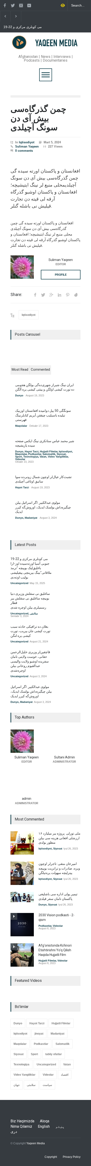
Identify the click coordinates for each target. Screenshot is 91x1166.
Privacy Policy (71, 1157)
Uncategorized (19, 583)
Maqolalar (21, 425)
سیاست (47, 1085)
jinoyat (39, 1033)
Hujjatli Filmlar (48, 451)
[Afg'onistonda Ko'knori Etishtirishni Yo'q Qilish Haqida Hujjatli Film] (22, 955)
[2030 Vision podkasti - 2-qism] (22, 924)
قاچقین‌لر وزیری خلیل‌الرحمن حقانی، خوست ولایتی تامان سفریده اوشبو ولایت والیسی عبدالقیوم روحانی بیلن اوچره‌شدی (30, 661)
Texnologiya (30, 456)
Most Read (20, 369)
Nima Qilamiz (21, 1126)
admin (26, 798)
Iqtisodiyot (26, 142)
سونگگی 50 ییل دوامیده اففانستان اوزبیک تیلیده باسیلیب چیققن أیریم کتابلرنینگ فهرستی (43, 415)
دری (13, 1131)
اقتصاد (64, 1074)
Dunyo (19, 395)
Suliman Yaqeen (27, 146)
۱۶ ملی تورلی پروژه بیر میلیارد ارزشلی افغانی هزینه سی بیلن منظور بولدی (59, 837)
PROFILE (61, 274)
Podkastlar (34, 454)
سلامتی (34, 613)
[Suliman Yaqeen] (22, 267)
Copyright (51, 1157)
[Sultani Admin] (64, 741)
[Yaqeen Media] (45, 46)
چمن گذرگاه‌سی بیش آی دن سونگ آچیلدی (38, 118)
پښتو (60, 1126)
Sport (18, 456)
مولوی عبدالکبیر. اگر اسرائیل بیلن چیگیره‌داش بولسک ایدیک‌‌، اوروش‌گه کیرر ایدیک (43, 507)
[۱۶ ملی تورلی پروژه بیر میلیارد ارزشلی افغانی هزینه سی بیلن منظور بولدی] (22, 843)
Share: (16, 294)
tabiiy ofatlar (53, 1054)
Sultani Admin (64, 757)
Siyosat (61, 454)
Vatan (43, 456)
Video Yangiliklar (58, 456)
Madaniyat (31, 517)
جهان (17, 1085)
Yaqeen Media (35, 1143)
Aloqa (44, 1121)
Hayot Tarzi (31, 451)
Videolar (20, 459)
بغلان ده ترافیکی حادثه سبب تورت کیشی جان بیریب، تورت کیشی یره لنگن (30, 631)
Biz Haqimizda (22, 1121)
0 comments (24, 150)
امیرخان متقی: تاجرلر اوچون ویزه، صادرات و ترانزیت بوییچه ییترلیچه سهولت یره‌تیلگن (59, 868)
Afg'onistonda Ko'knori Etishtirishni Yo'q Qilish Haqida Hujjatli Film (55, 950)
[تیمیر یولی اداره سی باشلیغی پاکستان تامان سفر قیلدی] (22, 897)
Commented (40, 369)
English (44, 1126)
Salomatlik (48, 454)
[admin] (26, 782)
